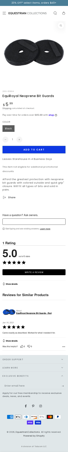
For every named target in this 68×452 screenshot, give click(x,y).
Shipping (6, 108)
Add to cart (34, 149)
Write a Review (34, 272)
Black (8, 128)
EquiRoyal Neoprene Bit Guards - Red (33, 313)
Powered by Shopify (34, 436)
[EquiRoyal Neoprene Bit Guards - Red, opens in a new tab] (8, 312)
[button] (55, 13)
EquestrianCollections (28, 432)
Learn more (45, 228)
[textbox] (34, 222)
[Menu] (4, 13)
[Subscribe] (64, 386)
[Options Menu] (64, 347)
